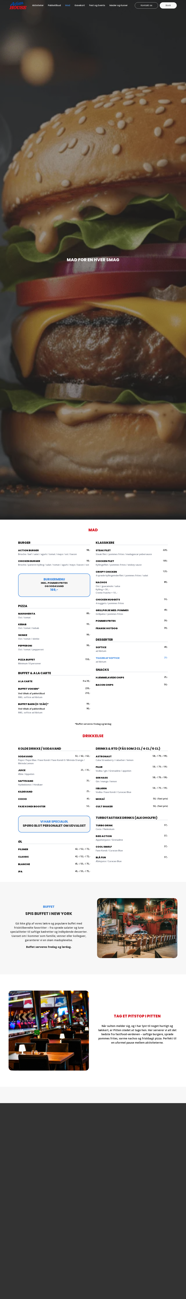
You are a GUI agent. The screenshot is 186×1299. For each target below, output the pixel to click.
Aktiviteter (38, 5)
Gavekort (79, 5)
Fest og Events (97, 5)
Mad (67, 5)
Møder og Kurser (118, 5)
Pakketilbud (54, 5)
